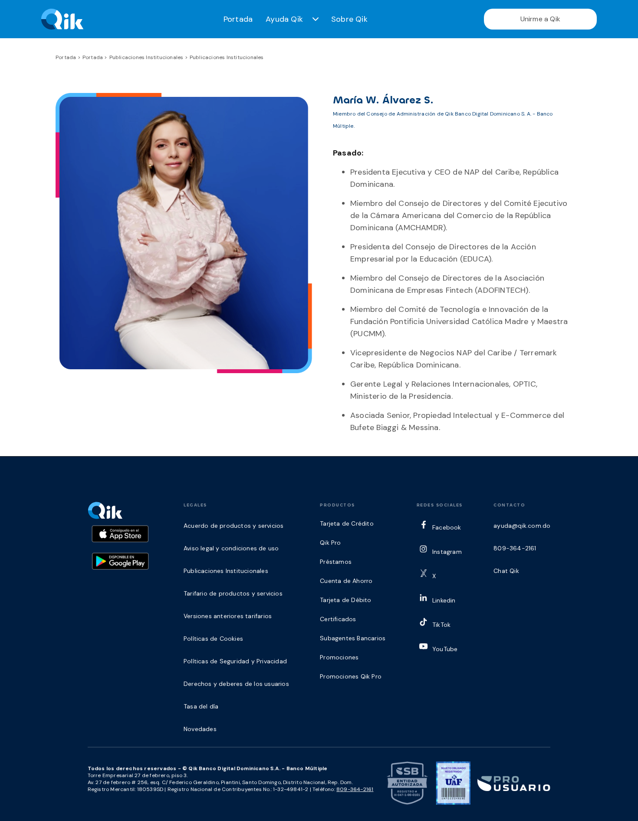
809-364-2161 (354, 789)
